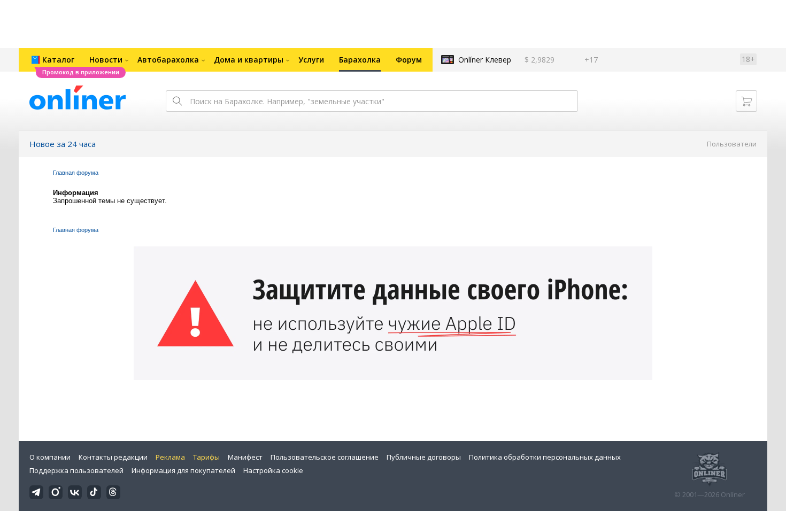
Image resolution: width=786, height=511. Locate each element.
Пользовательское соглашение (325, 457)
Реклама (170, 457)
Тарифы (206, 457)
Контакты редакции (113, 457)
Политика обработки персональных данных (545, 457)
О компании (50, 457)
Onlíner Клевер (484, 60)
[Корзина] (746, 101)
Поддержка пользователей (76, 470)
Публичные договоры (424, 457)
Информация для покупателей (183, 470)
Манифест (245, 457)
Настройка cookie (273, 470)
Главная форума (75, 172)
